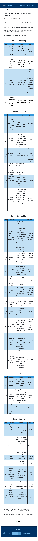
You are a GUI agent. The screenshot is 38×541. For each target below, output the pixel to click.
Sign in (29, 5)
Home (3, 9)
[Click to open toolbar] (18, 5)
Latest (17, 9)
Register (32, 5)
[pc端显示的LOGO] (7, 5)
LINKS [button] (14, 533)
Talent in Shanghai (10, 9)
